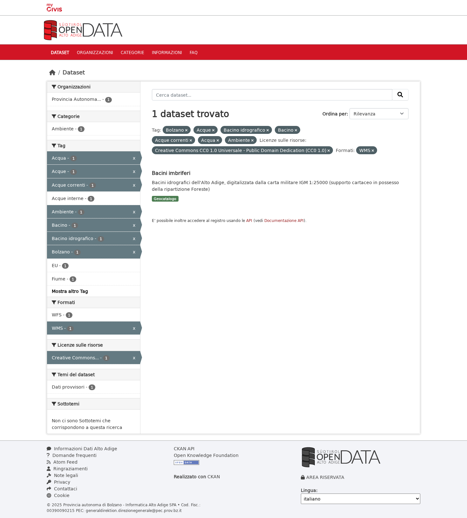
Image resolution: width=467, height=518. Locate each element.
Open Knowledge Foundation (206, 455)
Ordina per (334, 113)
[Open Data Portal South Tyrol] (83, 29)
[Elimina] (186, 130)
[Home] (52, 72)
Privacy (61, 482)
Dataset (60, 52)
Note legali (65, 475)
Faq (194, 52)
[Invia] (400, 94)
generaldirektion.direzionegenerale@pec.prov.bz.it (134, 510)
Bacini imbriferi (171, 173)
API (249, 221)
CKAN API (184, 448)
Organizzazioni (95, 52)
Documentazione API (284, 221)
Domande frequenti (74, 455)
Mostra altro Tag (70, 291)
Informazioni (167, 52)
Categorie (132, 52)
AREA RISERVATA (325, 477)
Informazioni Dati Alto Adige (85, 448)
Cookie (61, 495)
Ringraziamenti (70, 468)
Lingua (308, 490)
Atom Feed (65, 462)
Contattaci (65, 488)
